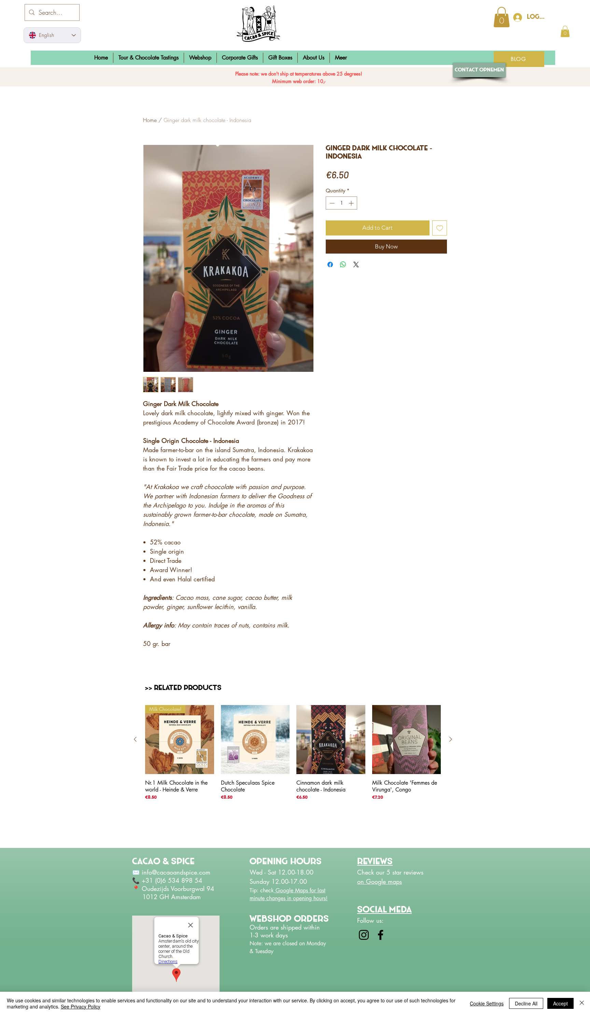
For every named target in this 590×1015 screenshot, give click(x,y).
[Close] (582, 1003)
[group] (293, 773)
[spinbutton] (341, 203)
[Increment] (351, 203)
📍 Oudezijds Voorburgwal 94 (174, 888)
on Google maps (379, 881)
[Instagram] (363, 935)
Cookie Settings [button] (487, 1003)
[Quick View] (255, 739)
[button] (200, 58)
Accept (560, 1003)
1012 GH (151, 897)
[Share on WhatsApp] (343, 264)
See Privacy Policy (80, 1006)
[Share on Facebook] (330, 264)
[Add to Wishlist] (439, 227)
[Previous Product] (135, 739)
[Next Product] (451, 739)
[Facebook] (380, 935)
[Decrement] (331, 203)
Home (150, 120)
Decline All (526, 1003)
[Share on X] (356, 264)
